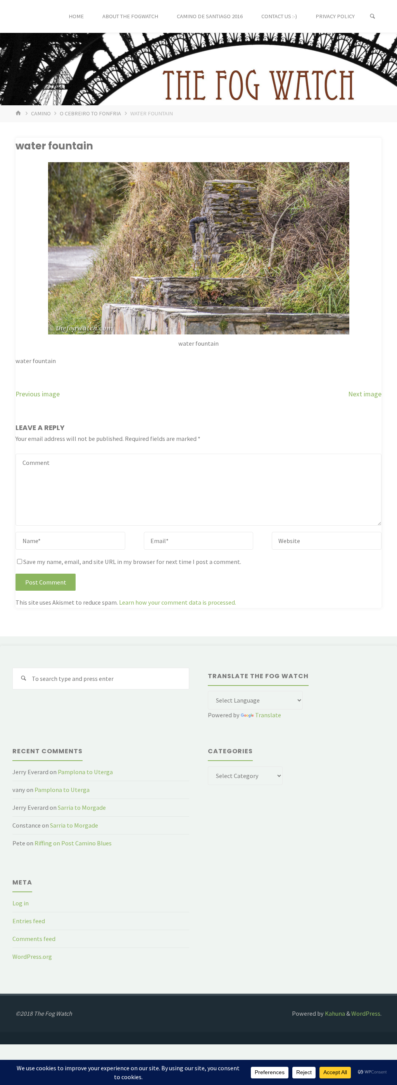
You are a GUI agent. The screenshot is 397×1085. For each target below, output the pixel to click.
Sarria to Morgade (82, 807)
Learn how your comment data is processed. (177, 602)
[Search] (372, 16)
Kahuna (334, 1013)
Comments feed (33, 939)
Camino (41, 113)
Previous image (38, 394)
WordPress (365, 1013)
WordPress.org (32, 956)
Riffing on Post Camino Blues (73, 843)
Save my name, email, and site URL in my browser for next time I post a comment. (132, 562)
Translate (268, 715)
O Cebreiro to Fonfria (90, 113)
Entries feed (28, 921)
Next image (364, 394)
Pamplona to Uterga (85, 772)
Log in (20, 903)
